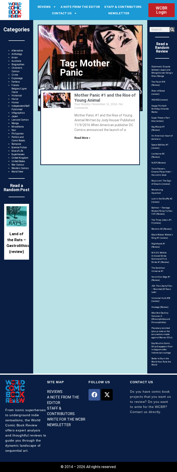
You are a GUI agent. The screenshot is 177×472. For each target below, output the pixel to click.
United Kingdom (20, 158)
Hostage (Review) (159, 307)
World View (17, 171)
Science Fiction (19, 147)
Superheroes (18, 154)
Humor (15, 102)
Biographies (18, 64)
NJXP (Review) (158, 163)
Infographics (18, 113)
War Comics (18, 164)
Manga (15, 123)
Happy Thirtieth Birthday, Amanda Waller (160, 109)
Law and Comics (20, 120)
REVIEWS (44, 7)
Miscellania (18, 126)
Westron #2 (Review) (161, 229)
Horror (15, 99)
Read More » (82, 138)
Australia (16, 61)
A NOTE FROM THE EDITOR (80, 7)
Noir (14, 130)
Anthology (17, 54)
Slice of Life (17, 151)
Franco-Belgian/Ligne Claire (19, 88)
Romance (16, 144)
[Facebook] (94, 395)
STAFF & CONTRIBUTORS (123, 7)
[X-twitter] (107, 395)
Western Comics (20, 168)
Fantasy (16, 81)
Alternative (17, 50)
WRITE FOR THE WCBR (66, 419)
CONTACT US (62, 13)
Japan (15, 116)
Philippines (18, 133)
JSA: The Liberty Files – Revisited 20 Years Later (161, 289)
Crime (15, 75)
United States (18, 161)
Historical (17, 95)
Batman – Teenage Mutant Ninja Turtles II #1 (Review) (161, 211)
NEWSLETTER (118, 13)
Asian (15, 57)
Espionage (17, 78)
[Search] (172, 29)
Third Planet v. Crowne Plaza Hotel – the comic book (161, 172)
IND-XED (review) (159, 100)
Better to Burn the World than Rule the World (161, 361)
